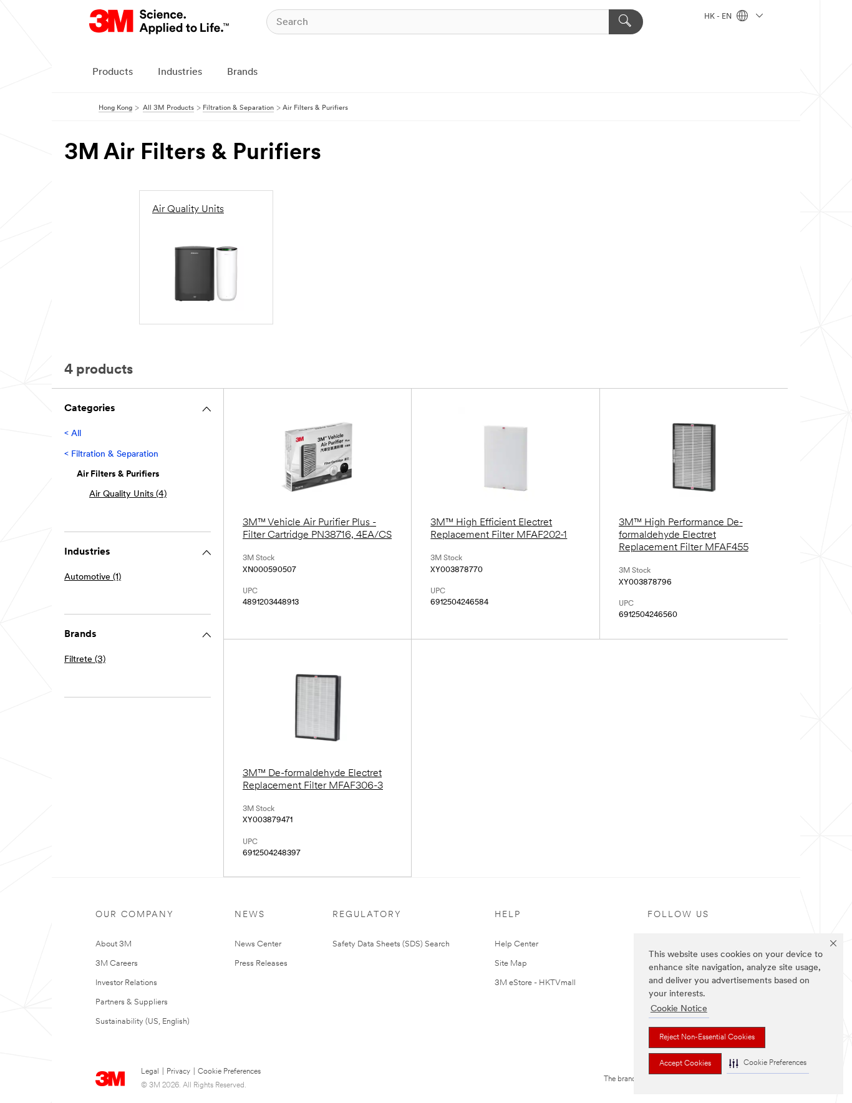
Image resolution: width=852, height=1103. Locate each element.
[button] (768, 1063)
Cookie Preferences (229, 1072)
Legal (150, 1072)
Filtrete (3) (84, 659)
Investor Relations (126, 983)
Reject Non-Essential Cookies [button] (707, 1037)
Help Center (516, 944)
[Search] (626, 21)
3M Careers (116, 964)
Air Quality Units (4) (128, 494)
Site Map (511, 964)
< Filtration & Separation (111, 454)
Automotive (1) (92, 577)
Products (112, 72)
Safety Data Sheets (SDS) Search (391, 944)
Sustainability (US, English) (142, 1022)
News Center (258, 944)
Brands (242, 72)
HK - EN (718, 17)
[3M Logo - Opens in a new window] (160, 21)
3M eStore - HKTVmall (535, 983)
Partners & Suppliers (131, 1002)
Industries (180, 72)
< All (72, 434)
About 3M (113, 944)
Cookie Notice (679, 1009)
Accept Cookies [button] (685, 1063)
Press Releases (261, 964)
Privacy (178, 1072)
